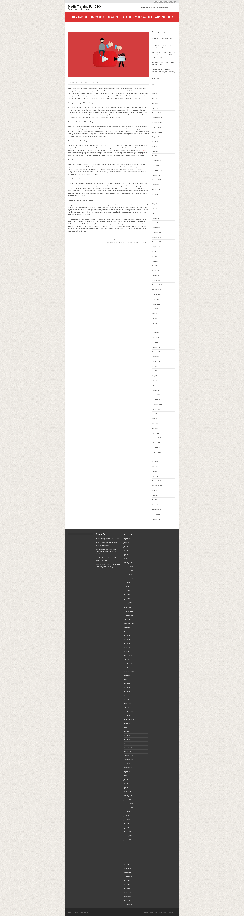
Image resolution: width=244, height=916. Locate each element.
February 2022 (156, 333)
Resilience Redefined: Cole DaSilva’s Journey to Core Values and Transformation (94, 240)
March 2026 (155, 108)
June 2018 (155, 490)
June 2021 (155, 371)
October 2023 (156, 237)
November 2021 (157, 347)
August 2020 (156, 409)
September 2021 (157, 357)
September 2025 (157, 132)
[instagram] (167, 2)
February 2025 (156, 161)
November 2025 (157, 122)
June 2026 (155, 94)
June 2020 (155, 419)
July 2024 (155, 194)
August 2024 (156, 189)
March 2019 (155, 476)
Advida (144, 150)
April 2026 (155, 103)
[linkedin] (175, 2)
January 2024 (156, 223)
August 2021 (156, 361)
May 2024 (155, 204)
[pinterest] (172, 2)
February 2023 (156, 275)
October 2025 (156, 127)
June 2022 (155, 313)
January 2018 (156, 514)
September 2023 (157, 242)
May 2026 (155, 98)
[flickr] (162, 2)
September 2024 (157, 184)
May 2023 (155, 261)
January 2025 (156, 165)
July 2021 (155, 366)
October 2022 (156, 294)
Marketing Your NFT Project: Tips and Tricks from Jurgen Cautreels (126, 242)
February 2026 (156, 113)
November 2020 (157, 404)
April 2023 (155, 266)
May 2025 (155, 151)
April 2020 (155, 428)
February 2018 (156, 509)
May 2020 (155, 423)
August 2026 (156, 84)
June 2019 (155, 466)
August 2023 (156, 247)
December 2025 (157, 118)
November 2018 (157, 486)
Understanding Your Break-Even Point (107, 539)
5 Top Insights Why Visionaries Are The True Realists (153, 8)
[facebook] (155, 2)
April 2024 (155, 208)
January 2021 (156, 395)
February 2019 (156, 481)
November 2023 (157, 232)
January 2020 (156, 442)
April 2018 (155, 500)
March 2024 (155, 213)
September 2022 (157, 299)
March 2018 (155, 505)
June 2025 (155, 146)
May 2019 (155, 471)
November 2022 (157, 290)
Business (84, 82)
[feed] (165, 2)
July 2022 (155, 309)
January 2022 (156, 337)
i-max (163, 912)
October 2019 (156, 452)
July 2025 (155, 141)
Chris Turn (101, 82)
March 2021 (155, 385)
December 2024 (157, 170)
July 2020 (155, 414)
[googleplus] (170, 2)
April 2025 (155, 156)
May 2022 (155, 318)
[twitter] (157, 2)
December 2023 (157, 228)
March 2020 (155, 433)
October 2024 (156, 180)
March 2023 (155, 270)
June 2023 (155, 256)
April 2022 (155, 323)
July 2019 (155, 462)
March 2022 (155, 328)
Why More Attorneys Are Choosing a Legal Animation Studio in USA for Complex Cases (163, 55)
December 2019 (157, 447)
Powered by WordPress (150, 912)
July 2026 (155, 89)
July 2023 (155, 251)
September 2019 (157, 457)
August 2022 (156, 304)
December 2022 (157, 285)
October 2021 (156, 352)
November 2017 (157, 519)
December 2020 (157, 399)
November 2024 (157, 175)
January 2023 (156, 280)
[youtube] (160, 2)
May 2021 (155, 376)
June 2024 (155, 199)
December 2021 (157, 342)
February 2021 (156, 390)
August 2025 (156, 137)
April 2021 (155, 380)
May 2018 (155, 495)
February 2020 (156, 438)
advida (93, 82)
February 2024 (156, 218)
